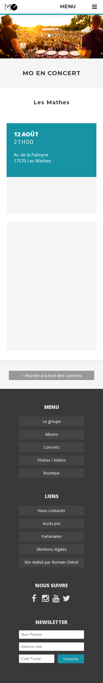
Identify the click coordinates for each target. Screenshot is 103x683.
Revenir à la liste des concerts (52, 375)
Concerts (52, 447)
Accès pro (51, 523)
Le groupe (52, 421)
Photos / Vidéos (51, 460)
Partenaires (51, 536)
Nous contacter (51, 510)
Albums (51, 434)
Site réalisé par (51, 562)
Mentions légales (52, 549)
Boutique (51, 473)
